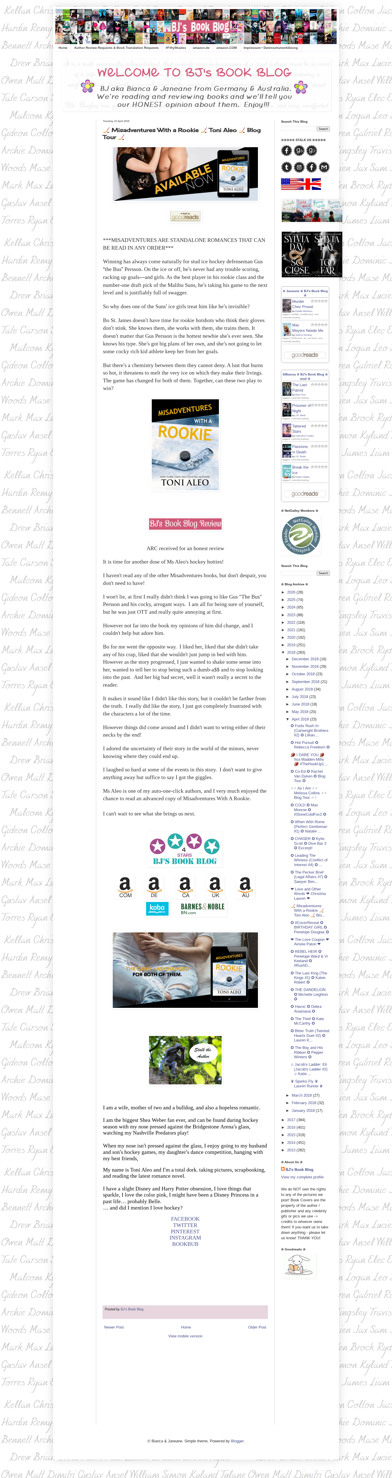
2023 (291, 615)
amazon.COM (226, 48)
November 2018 (306, 666)
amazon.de (201, 48)
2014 (291, 1142)
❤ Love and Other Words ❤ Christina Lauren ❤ (308, 894)
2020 (291, 637)
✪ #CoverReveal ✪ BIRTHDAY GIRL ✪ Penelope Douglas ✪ (310, 927)
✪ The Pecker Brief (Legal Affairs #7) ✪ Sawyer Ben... (309, 877)
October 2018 (304, 674)
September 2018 (306, 682)
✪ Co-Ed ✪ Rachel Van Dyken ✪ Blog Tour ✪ (308, 776)
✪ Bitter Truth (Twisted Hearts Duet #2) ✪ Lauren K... (310, 1035)
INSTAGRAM (185, 1238)
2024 (291, 607)
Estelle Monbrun (303, 311)
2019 (291, 645)
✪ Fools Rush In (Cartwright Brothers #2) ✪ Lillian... (309, 730)
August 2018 (303, 689)
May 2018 (300, 712)
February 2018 (304, 1103)
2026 (291, 592)
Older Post (257, 1327)
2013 (291, 1150)
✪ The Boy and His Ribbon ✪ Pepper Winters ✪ (307, 1052)
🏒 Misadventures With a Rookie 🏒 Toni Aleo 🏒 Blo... (308, 910)
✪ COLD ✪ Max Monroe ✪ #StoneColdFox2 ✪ (308, 810)
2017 (291, 1120)
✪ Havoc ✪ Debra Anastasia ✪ (306, 1008)
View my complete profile (302, 1177)
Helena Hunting (303, 335)
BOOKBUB (185, 1244)
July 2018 (300, 697)
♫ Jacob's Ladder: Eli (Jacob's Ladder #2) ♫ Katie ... (309, 1069)
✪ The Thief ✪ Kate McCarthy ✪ (307, 1021)
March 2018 (302, 1095)
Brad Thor (300, 394)
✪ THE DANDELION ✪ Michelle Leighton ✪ (309, 994)
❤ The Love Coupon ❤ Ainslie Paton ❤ (310, 941)
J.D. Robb (300, 456)
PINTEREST (185, 1232)
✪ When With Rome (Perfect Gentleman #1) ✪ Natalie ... (309, 826)
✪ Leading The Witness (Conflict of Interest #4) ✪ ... (309, 860)
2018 (291, 652)
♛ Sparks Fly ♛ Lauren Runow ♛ (307, 1083)
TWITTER (185, 1225)
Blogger (237, 1441)
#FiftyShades (176, 48)
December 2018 (306, 659)
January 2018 (304, 1110)
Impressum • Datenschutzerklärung (271, 48)
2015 (291, 1135)
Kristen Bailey (302, 477)
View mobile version (185, 1336)
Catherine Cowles (304, 436)
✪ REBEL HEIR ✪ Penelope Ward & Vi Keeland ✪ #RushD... (309, 958)
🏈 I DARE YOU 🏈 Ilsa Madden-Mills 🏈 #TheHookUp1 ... (309, 759)
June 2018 (301, 704)
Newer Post (114, 1327)
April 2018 (301, 719)
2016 (291, 1127)
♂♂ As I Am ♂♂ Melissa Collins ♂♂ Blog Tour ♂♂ (309, 793)
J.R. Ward (300, 415)
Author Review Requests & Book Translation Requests (116, 48)
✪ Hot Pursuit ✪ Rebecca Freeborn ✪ (310, 744)
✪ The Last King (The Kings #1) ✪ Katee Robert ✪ (309, 978)
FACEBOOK (185, 1219)
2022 (291, 622)
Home (63, 48)
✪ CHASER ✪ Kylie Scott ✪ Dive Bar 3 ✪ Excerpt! (308, 843)
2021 (291, 630)
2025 (291, 600)
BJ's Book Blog (299, 1169)
